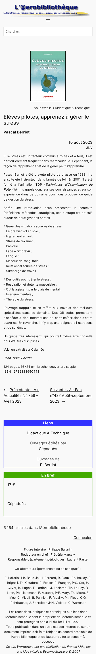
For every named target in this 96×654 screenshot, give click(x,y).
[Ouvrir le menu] (48, 20)
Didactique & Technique (72, 108)
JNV (89, 147)
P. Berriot (48, 465)
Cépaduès (48, 449)
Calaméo (37, 349)
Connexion (82, 537)
